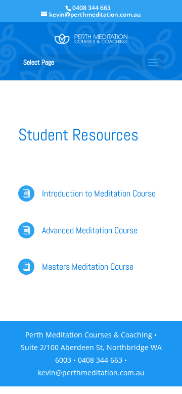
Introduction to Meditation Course (99, 193)
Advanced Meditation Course (90, 230)
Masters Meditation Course (87, 266)
